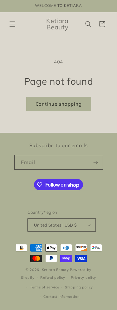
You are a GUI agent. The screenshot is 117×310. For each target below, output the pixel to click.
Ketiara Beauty (55, 270)
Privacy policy (83, 277)
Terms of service (44, 287)
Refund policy (52, 277)
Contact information (61, 296)
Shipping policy (79, 287)
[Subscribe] (96, 162)
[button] (12, 24)
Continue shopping (59, 104)
